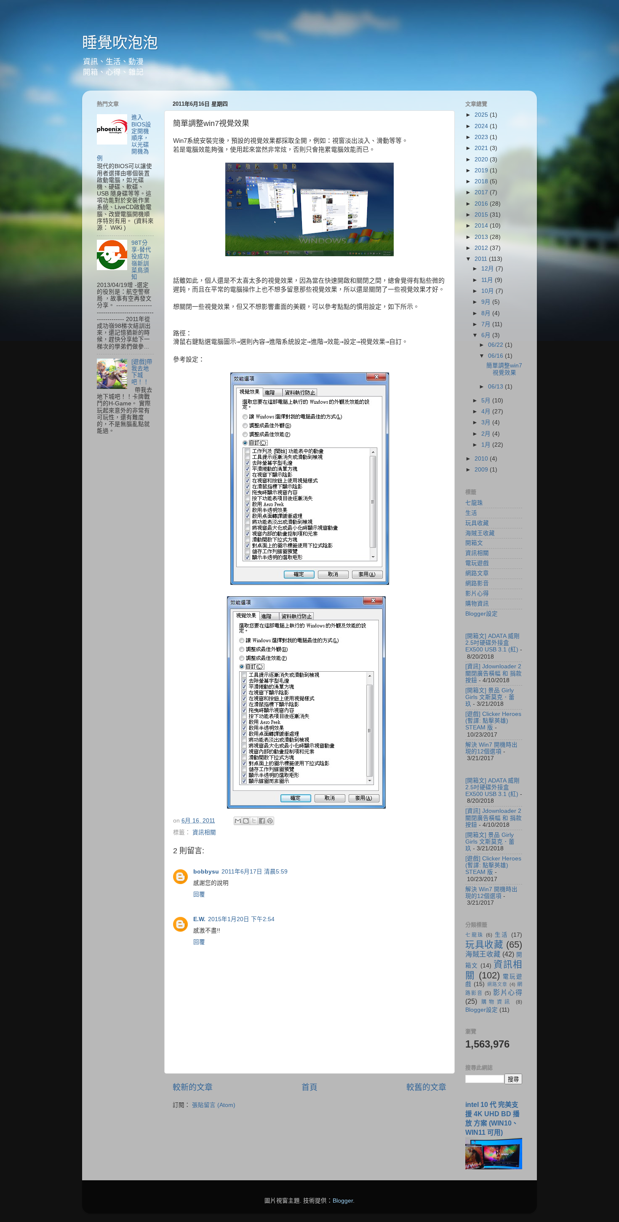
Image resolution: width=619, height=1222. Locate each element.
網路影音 (477, 583)
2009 (482, 469)
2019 (482, 170)
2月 (486, 434)
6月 (486, 335)
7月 (486, 324)
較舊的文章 (426, 1087)
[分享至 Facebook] (262, 821)
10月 (488, 291)
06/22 (496, 345)
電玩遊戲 (477, 563)
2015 (482, 215)
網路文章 (477, 573)
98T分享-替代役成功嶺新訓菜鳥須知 (141, 260)
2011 (482, 259)
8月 (486, 313)
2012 (482, 248)
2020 (482, 159)
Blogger (343, 1201)
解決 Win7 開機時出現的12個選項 (491, 748)
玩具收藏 (477, 523)
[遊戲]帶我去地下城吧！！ (141, 372)
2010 (482, 459)
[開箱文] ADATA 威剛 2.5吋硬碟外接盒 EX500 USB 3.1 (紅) (492, 643)
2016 (482, 204)
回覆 (199, 894)
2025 (482, 115)
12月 (488, 268)
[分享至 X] (254, 821)
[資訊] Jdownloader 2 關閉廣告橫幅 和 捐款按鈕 (493, 673)
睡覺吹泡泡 (120, 42)
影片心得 (477, 593)
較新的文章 (193, 1087)
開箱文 (474, 543)
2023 (482, 137)
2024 (482, 126)
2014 (482, 225)
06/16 (496, 356)
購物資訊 (477, 603)
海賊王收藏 (480, 533)
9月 (486, 302)
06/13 (496, 386)
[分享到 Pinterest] (270, 821)
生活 (471, 513)
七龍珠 (474, 503)
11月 (488, 280)
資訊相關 (204, 832)
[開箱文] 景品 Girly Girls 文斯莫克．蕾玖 (490, 697)
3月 (486, 422)
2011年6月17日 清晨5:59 (254, 871)
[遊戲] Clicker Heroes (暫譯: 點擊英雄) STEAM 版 (493, 721)
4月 (486, 411)
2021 (482, 148)
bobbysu (206, 871)
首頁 (309, 1087)
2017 (482, 192)
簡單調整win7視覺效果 (504, 368)
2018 (482, 181)
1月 (486, 445)
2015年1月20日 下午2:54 (241, 919)
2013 (482, 237)
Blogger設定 (481, 614)
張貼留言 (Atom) (213, 1105)
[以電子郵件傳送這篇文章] (238, 821)
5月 (486, 400)
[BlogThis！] (246, 821)
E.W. (199, 919)
